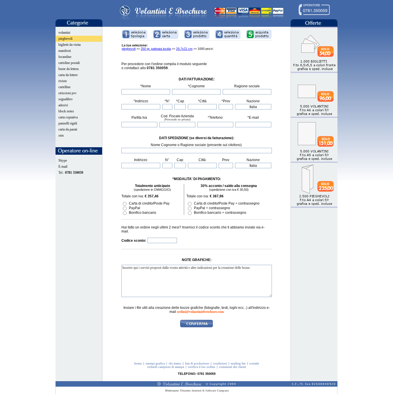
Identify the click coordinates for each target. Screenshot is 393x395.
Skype (62, 160)
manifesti (64, 51)
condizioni (220, 363)
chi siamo (175, 363)
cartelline (64, 87)
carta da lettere (68, 75)
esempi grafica (155, 363)
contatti (254, 363)
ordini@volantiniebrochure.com (200, 312)
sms (61, 135)
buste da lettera (68, 69)
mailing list (238, 363)
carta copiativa (68, 117)
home (138, 363)
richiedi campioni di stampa (165, 366)
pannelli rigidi (67, 123)
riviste (62, 81)
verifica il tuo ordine (201, 366)
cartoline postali (69, 63)
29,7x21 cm (184, 48)
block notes (66, 111)
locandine (64, 57)
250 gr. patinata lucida (156, 48)
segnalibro (65, 99)
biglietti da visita (69, 45)
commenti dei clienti (232, 366)
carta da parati (67, 129)
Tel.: (70, 173)
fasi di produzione (197, 363)
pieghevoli (65, 39)
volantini (64, 33)
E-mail (62, 167)
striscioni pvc (67, 93)
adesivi (63, 105)
